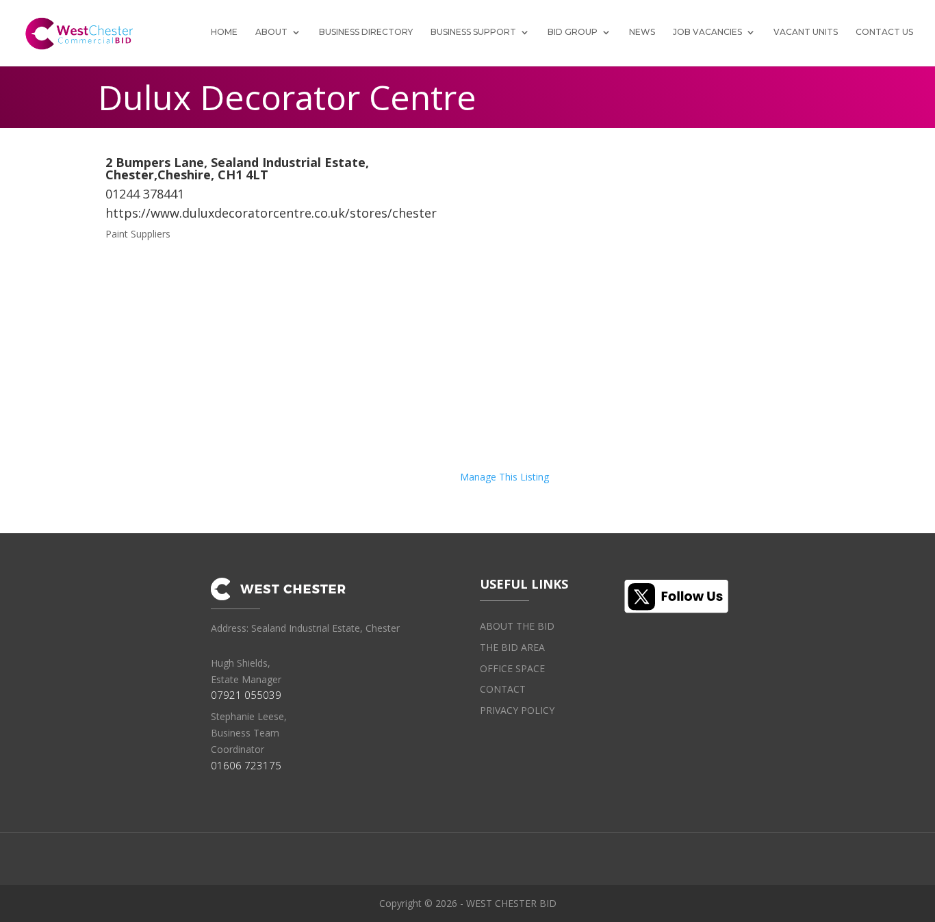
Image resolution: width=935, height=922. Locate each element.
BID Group (573, 32)
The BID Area (512, 647)
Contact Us (884, 32)
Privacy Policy (517, 710)
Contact (503, 688)
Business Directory (366, 32)
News (642, 32)
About (271, 32)
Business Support (473, 32)
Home (224, 32)
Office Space (512, 668)
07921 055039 (246, 695)
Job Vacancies (707, 32)
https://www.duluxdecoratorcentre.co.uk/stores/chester (271, 213)
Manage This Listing (504, 476)
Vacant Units (805, 32)
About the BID (517, 625)
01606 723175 (246, 765)
